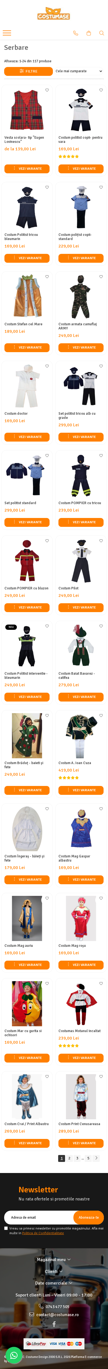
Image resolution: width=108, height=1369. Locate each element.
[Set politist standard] (27, 475)
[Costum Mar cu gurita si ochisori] (27, 1003)
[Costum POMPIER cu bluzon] (27, 561)
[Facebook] (54, 1324)
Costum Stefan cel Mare (23, 324)
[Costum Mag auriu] (27, 918)
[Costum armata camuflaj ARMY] (81, 296)
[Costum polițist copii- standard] (81, 207)
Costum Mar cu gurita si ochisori (23, 1033)
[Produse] (7, 34)
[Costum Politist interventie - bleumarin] (27, 646)
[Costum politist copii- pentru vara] (81, 110)
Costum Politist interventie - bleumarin (26, 676)
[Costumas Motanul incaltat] (81, 1003)
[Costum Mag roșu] (81, 918)
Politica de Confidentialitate (43, 1233)
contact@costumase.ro (57, 1314)
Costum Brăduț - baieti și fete (23, 765)
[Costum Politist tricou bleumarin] (27, 207)
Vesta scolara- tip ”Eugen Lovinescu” (24, 140)
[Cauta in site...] (102, 33)
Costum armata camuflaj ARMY (77, 326)
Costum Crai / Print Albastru (26, 1124)
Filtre (30, 71)
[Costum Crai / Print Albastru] (27, 1096)
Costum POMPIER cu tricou (79, 503)
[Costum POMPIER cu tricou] (81, 475)
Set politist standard (20, 503)
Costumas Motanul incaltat (79, 1031)
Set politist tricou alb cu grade (77, 416)
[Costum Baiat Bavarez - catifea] (81, 646)
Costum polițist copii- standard (75, 237)
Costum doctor (16, 414)
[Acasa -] (54, 14)
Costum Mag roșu (72, 946)
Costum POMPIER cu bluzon (26, 588)
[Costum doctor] (27, 386)
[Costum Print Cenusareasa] (81, 1096)
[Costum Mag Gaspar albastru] (81, 829)
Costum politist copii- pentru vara (80, 140)
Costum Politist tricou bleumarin (21, 237)
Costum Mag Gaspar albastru (74, 858)
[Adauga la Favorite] (46, 91)
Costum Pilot (68, 588)
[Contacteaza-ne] (76, 33)
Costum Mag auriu (18, 946)
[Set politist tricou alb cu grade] (81, 386)
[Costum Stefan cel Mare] (27, 296)
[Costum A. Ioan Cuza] (81, 735)
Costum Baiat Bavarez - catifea (76, 676)
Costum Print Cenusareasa (79, 1124)
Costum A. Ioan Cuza (74, 763)
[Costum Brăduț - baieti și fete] (27, 735)
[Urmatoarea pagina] (96, 1158)
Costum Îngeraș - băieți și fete (24, 858)
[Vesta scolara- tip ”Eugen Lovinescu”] (27, 110)
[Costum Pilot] (81, 561)
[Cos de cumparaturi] (89, 33)
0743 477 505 (57, 1306)
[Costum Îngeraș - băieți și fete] (27, 829)
